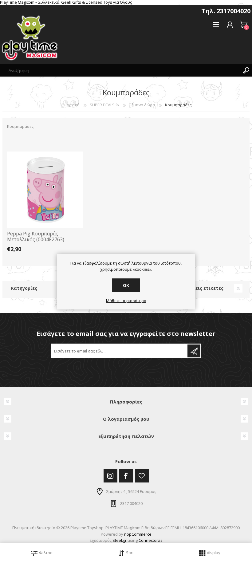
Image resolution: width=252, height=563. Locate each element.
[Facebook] (126, 475)
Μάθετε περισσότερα (126, 300)
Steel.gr (119, 540)
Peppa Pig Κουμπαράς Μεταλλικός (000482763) (35, 236)
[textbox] (120, 70)
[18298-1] (45, 190)
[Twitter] (110, 475)
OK (126, 285)
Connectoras (151, 540)
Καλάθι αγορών (243, 24)
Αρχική (73, 105)
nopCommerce (138, 534)
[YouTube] (142, 475)
